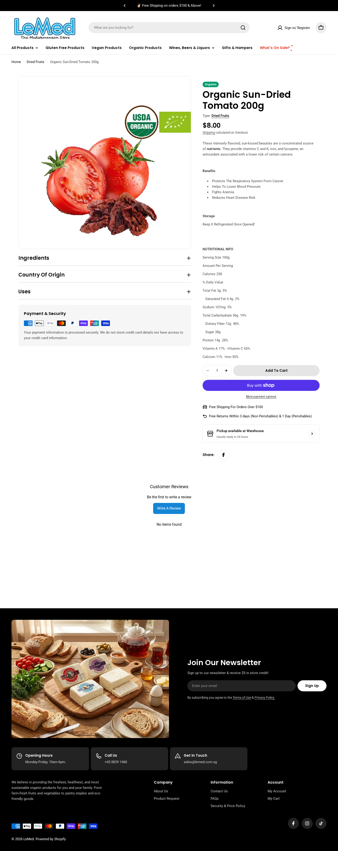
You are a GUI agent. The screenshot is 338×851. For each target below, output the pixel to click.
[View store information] (312, 433)
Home (16, 62)
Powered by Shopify (51, 839)
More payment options (261, 396)
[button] (124, 5)
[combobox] (169, 27)
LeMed (28, 839)
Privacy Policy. (265, 697)
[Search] (243, 27)
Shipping (209, 132)
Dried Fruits (35, 62)
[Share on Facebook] (223, 454)
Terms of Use (242, 697)
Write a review (169, 508)
